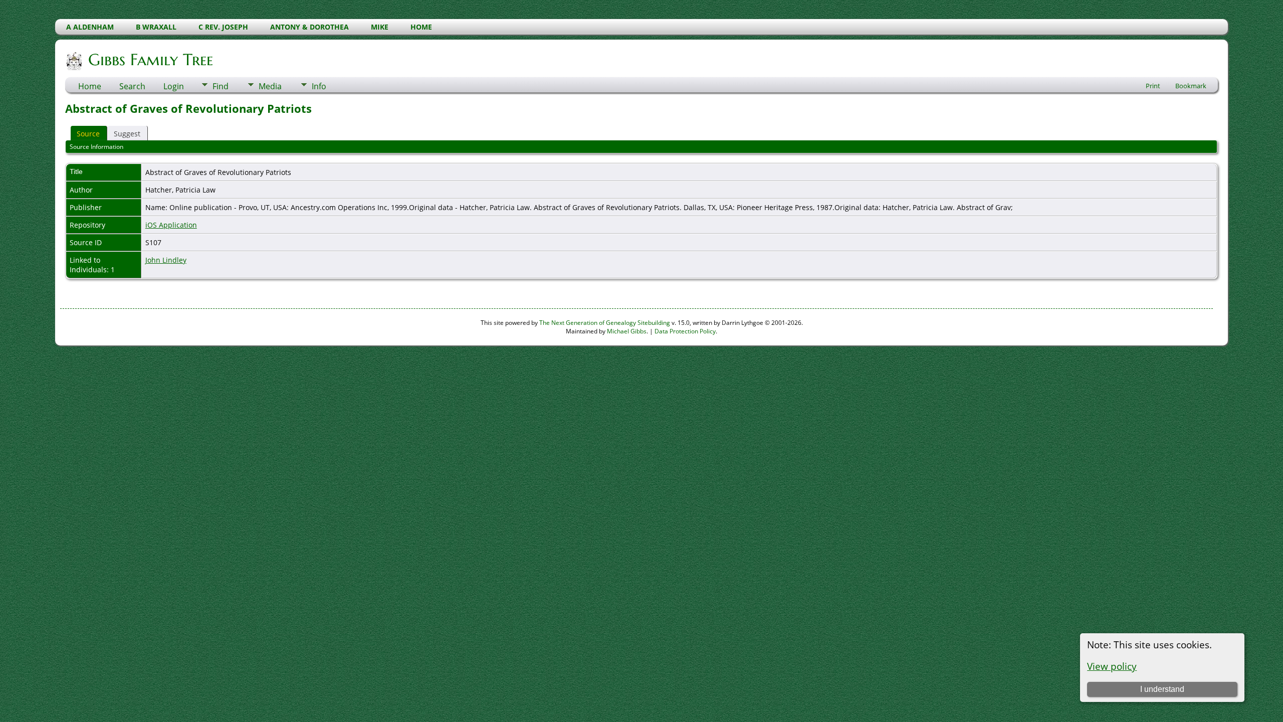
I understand (1162, 689)
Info (319, 86)
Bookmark (1190, 85)
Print (1153, 85)
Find (220, 86)
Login (173, 86)
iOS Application (171, 225)
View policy (1112, 666)
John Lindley (165, 260)
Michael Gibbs (627, 331)
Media (270, 86)
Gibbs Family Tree (150, 60)
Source (88, 133)
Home (89, 86)
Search (132, 86)
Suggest (127, 133)
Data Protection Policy (685, 331)
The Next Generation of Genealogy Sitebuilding (604, 322)
